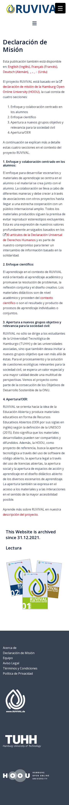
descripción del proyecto (20, 514)
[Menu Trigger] (60, 8)
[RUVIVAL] (34, 10)
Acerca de (9, 648)
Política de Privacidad (18, 673)
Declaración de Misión (18, 653)
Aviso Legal (11, 663)
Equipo (8, 658)
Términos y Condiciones (20, 668)
